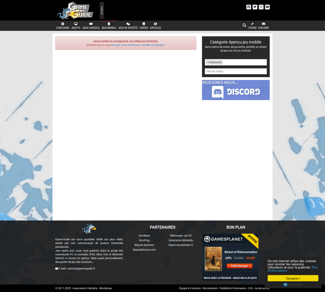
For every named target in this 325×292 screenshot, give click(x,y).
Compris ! (293, 278)
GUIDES (144, 28)
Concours (62, 28)
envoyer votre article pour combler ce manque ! (138, 44)
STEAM (252, 28)
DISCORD (263, 28)
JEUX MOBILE (108, 28)
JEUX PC (75, 28)
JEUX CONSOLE (90, 28)
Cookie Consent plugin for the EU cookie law (293, 285)
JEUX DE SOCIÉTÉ (128, 28)
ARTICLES (155, 28)
